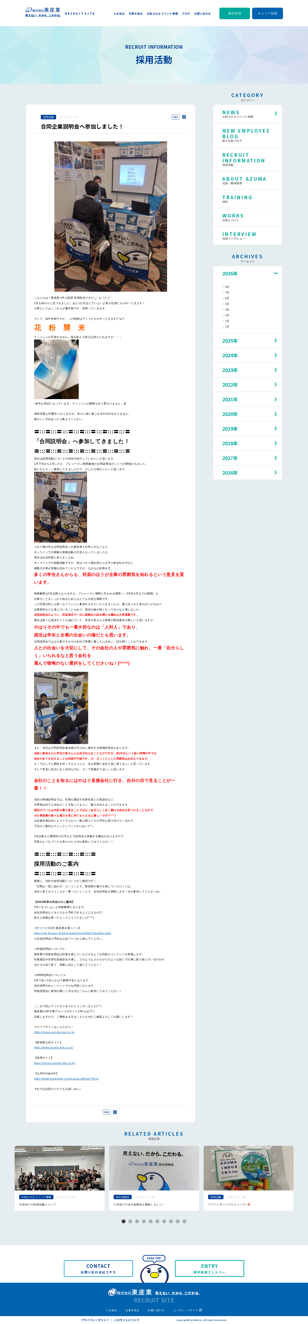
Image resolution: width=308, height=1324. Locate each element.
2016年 (230, 472)
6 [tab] (157, 1221)
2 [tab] (130, 1221)
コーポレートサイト (185, 1310)
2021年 (230, 399)
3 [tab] (137, 1221)
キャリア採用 (267, 13)
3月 (227, 315)
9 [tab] (177, 1221)
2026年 (230, 273)
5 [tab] (150, 1221)
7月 (227, 292)
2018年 (230, 443)
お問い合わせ (156, 1310)
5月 (227, 304)
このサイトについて (127, 1320)
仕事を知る (132, 1310)
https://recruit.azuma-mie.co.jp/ (55, 1063)
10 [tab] (184, 1221)
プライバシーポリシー (95, 1320)
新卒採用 (234, 13)
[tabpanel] (60, 1178)
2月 (227, 321)
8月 (227, 287)
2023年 (230, 370)
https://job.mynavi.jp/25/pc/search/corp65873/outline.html (72, 933)
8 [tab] (171, 1221)
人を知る (111, 1310)
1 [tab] (123, 1221)
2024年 (230, 355)
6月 (227, 298)
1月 (227, 326)
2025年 (230, 340)
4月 (227, 309)
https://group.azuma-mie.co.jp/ (54, 1032)
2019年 (230, 428)
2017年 (230, 458)
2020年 (230, 414)
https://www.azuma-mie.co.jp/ (53, 1047)
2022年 (230, 384)
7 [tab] (164, 1221)
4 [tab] (144, 1221)
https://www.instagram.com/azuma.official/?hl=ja (66, 1078)
